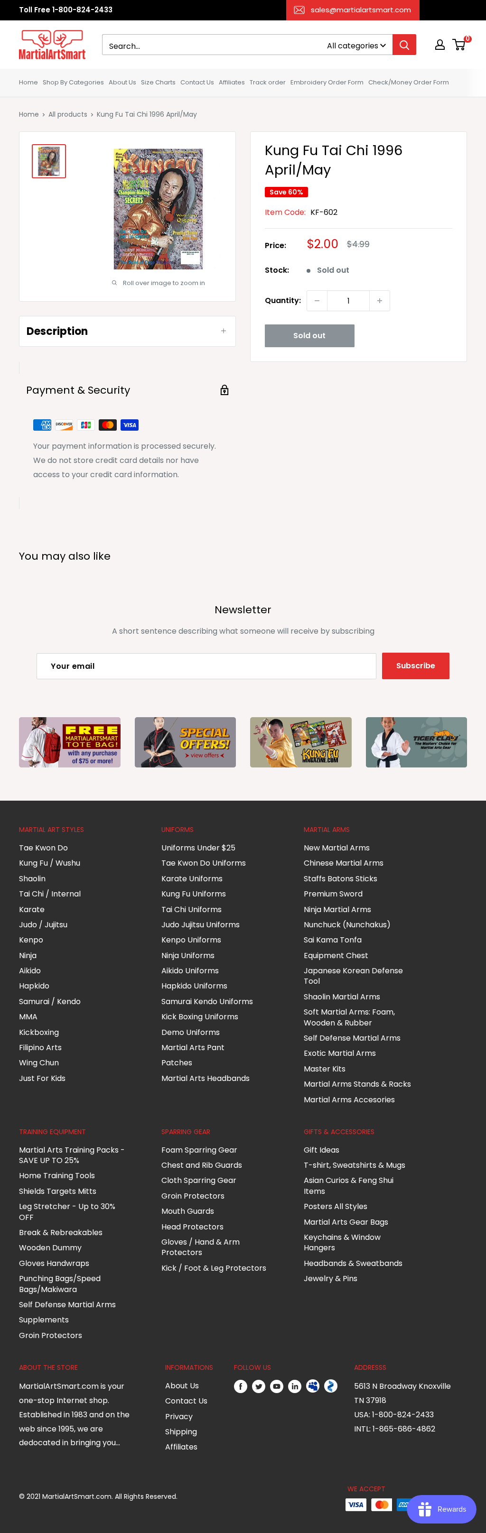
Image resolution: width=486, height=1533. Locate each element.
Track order (268, 82)
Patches (176, 1062)
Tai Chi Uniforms (191, 909)
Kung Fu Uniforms (193, 893)
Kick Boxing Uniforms (199, 1016)
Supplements (44, 1319)
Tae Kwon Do (43, 847)
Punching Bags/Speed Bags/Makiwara (60, 1283)
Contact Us (197, 82)
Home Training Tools (57, 1175)
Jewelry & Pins (330, 1278)
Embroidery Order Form (327, 82)
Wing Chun (39, 1062)
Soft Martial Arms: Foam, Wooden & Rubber (349, 1017)
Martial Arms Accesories (349, 1099)
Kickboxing (39, 1032)
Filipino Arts (40, 1047)
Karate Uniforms (192, 878)
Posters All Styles (335, 1206)
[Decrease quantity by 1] (317, 301)
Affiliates (232, 82)
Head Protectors (192, 1226)
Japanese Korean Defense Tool (353, 976)
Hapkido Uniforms (194, 985)
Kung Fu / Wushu (49, 863)
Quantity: (283, 300)
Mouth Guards (187, 1211)
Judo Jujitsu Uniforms (200, 924)
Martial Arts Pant (192, 1047)
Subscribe (415, 665)
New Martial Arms (337, 847)
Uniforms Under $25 (198, 847)
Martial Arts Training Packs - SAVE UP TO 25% (72, 1155)
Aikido (30, 970)
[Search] (404, 44)
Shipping (181, 1431)
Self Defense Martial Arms (352, 1038)
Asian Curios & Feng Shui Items (348, 1185)
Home (28, 82)
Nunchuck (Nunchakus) (347, 924)
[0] (459, 44)
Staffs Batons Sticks (340, 878)
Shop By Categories (73, 82)
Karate (32, 909)
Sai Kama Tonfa (333, 939)
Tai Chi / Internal (50, 893)
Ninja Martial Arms (337, 909)
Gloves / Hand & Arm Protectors (200, 1247)
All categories (352, 45)
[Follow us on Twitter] (258, 1386)
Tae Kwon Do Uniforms (203, 863)
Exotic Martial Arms (340, 1053)
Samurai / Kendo (50, 1001)
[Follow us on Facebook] (240, 1386)
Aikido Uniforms (190, 970)
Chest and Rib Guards (201, 1165)
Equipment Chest (336, 955)
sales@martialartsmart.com (361, 10)
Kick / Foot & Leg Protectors (213, 1268)
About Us (122, 82)
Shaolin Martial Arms (342, 996)
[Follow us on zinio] (330, 1386)
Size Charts (158, 82)
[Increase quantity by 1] (380, 301)
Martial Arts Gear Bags (346, 1222)
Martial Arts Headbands (205, 1078)
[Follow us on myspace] (312, 1386)
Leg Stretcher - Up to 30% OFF (67, 1211)
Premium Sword (333, 893)
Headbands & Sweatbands (353, 1263)
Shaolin (32, 878)
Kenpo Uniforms (191, 939)
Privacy (179, 1416)
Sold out (309, 335)
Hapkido (34, 985)
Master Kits (325, 1068)
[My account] (440, 44)
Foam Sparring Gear (199, 1150)
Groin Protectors (50, 1335)
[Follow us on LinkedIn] (294, 1386)
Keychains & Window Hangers (342, 1242)
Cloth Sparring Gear (198, 1180)
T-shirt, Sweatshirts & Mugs (354, 1165)
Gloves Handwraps (54, 1263)
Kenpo (31, 939)
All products (67, 114)
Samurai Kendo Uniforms (207, 1001)
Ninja (28, 955)
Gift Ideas (321, 1150)
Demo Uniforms (190, 1032)
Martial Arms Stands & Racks (357, 1084)
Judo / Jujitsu (43, 924)
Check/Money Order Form (408, 82)
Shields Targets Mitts (57, 1191)
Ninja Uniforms (188, 955)
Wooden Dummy (50, 1247)
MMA (28, 1016)
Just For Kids (42, 1078)
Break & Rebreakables (61, 1232)
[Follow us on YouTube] (276, 1386)
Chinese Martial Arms (343, 863)
